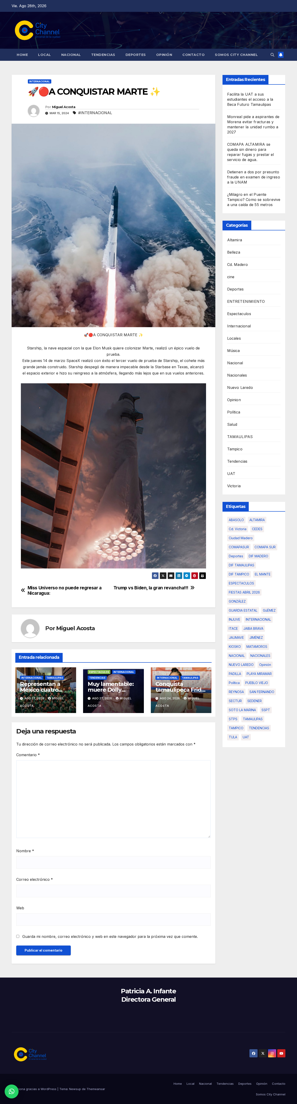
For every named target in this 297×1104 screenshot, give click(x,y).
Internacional (39, 81)
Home (22, 55)
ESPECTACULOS (241, 583)
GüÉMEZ (269, 610)
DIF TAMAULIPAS (241, 565)
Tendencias (103, 55)
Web (20, 908)
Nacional (71, 55)
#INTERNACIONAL (95, 112)
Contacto (193, 55)
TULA (233, 737)
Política (233, 412)
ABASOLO (236, 520)
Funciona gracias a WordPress (34, 1089)
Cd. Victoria (237, 529)
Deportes (136, 55)
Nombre (25, 851)
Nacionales (237, 375)
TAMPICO (236, 728)
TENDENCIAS (259, 728)
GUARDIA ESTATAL (243, 610)
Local (44, 55)
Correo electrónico (34, 879)
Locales (234, 338)
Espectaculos (99, 672)
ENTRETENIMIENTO (246, 301)
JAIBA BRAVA (253, 628)
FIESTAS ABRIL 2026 (244, 592)
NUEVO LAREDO (241, 665)
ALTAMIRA (257, 520)
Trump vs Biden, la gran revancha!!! (150, 588)
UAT (231, 473)
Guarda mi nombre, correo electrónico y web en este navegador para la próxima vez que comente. (110, 936)
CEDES (257, 529)
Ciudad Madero (241, 538)
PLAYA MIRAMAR (259, 674)
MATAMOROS (256, 647)
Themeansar (96, 1089)
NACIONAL (237, 656)
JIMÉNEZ (256, 637)
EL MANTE (263, 574)
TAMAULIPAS (54, 677)
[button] (272, 54)
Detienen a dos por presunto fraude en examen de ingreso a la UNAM (253, 177)
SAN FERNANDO (261, 692)
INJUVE (234, 619)
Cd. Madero (237, 264)
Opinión (164, 55)
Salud (232, 424)
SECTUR (235, 701)
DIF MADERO (258, 556)
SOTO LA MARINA (242, 710)
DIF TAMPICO (239, 574)
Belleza (233, 252)
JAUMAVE (236, 637)
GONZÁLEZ (237, 601)
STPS (233, 719)
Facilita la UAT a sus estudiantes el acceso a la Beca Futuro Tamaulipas (250, 99)
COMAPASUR (239, 547)
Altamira (234, 240)
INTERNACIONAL (258, 619)
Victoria (234, 486)
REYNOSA (236, 692)
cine (231, 276)
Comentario (28, 754)
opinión (265, 665)
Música (233, 350)
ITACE (233, 628)
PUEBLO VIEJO (256, 683)
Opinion (234, 399)
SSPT (265, 710)
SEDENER (254, 701)
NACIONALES (260, 656)
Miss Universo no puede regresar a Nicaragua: (65, 590)
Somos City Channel (236, 55)
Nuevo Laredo (240, 387)
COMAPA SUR (265, 547)
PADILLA (235, 674)
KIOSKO (235, 647)
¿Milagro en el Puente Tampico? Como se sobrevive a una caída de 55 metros (254, 199)
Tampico (234, 449)
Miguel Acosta (63, 107)
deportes (236, 556)
